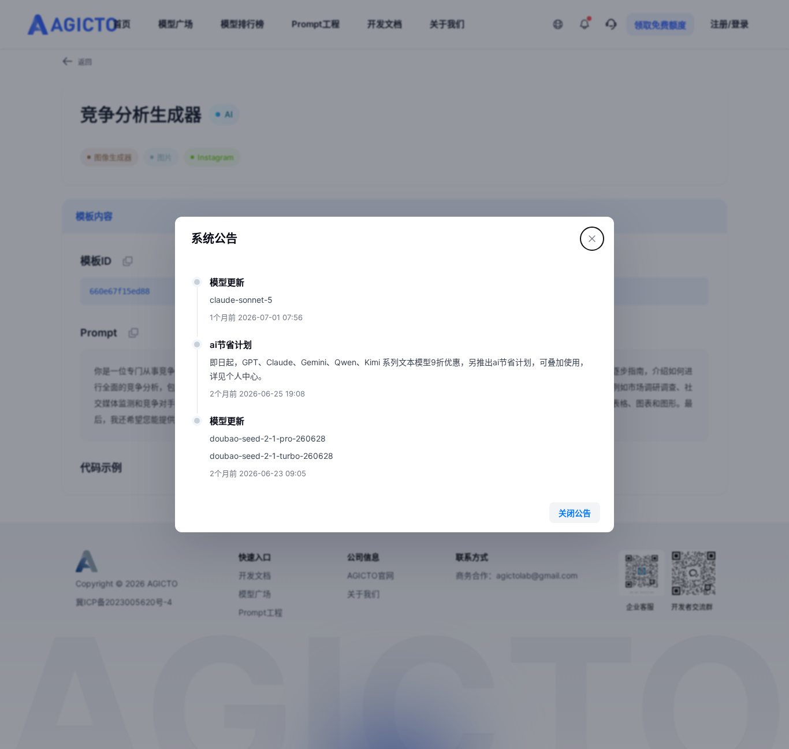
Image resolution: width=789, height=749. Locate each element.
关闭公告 (575, 513)
